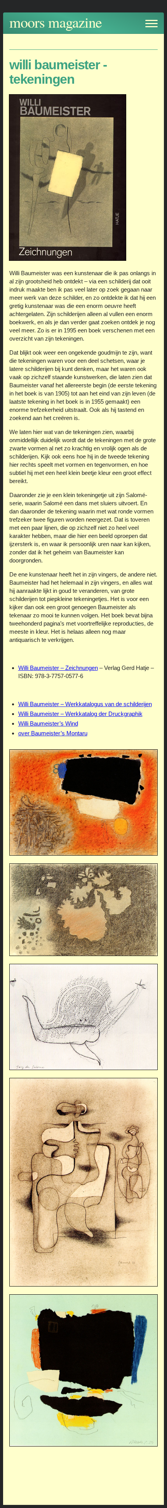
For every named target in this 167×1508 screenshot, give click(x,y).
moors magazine (55, 22)
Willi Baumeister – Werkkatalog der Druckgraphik (80, 713)
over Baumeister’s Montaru (52, 733)
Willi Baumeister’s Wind (48, 723)
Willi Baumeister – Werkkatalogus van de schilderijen (85, 704)
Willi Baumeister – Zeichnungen (58, 667)
